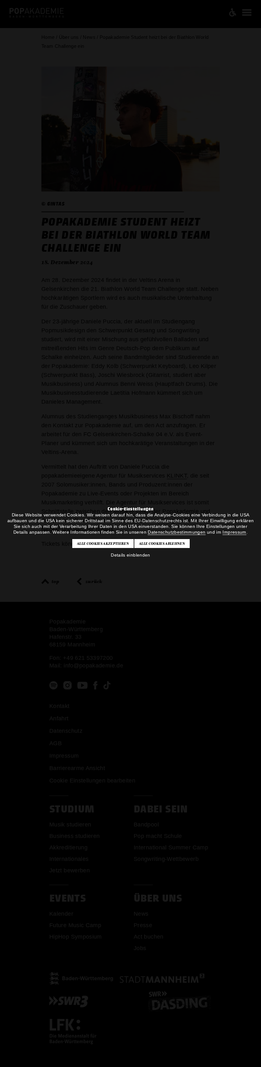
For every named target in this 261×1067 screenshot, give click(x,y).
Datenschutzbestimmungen (176, 532)
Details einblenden (130, 555)
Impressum (234, 532)
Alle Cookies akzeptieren (103, 543)
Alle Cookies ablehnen (162, 543)
